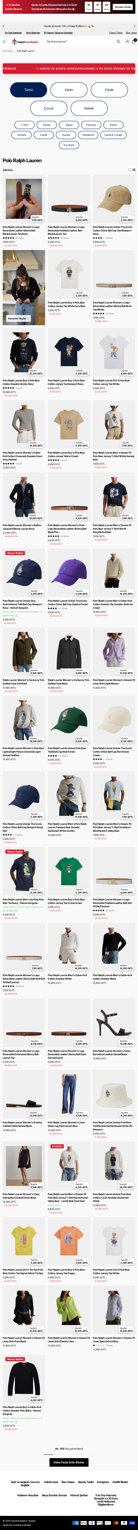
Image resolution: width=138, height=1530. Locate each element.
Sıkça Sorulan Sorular (54, 1495)
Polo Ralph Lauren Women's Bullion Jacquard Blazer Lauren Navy (22, 527)
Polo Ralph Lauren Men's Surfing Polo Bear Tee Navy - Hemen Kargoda (23, 901)
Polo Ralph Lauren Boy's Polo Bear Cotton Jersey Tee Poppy (66, 1271)
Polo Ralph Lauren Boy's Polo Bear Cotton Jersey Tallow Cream (66, 454)
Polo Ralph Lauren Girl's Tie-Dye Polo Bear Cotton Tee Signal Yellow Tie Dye (23, 1271)
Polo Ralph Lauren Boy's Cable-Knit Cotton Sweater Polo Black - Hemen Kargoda (22, 1410)
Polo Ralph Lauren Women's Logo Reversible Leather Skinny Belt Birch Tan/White (112, 306)
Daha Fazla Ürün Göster (69, 1462)
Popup (16, 615)
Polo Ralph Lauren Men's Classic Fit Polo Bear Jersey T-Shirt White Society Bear (113, 456)
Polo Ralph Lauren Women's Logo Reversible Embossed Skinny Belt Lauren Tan (21, 1054)
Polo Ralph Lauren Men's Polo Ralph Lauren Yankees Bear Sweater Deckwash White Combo (67, 827)
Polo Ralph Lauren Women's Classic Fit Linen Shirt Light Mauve (114, 682)
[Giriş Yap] (127, 41)
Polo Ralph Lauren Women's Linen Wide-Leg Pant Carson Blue (66, 1124)
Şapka (69, 124)
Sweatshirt (88, 135)
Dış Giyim (69, 145)
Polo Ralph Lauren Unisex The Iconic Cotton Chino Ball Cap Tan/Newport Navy (112, 230)
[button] (3, 26)
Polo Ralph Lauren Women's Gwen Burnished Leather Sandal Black (111, 1052)
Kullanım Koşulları (27, 1495)
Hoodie (66, 135)
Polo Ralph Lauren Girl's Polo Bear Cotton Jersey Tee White (111, 382)
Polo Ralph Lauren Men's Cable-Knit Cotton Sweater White (67, 977)
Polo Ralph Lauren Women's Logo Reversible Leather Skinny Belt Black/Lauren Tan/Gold (21, 230)
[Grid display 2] (134, 170)
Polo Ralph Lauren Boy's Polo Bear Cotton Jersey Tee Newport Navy (66, 382)
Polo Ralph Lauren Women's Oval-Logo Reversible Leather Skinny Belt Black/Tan (67, 528)
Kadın (69, 90)
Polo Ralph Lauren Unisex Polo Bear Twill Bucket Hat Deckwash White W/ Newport (112, 1126)
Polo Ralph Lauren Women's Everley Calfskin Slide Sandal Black (22, 1124)
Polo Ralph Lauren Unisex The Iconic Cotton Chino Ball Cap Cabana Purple (68, 602)
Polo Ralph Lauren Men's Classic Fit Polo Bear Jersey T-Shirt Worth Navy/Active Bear (112, 528)
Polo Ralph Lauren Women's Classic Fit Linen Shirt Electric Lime (69, 1339)
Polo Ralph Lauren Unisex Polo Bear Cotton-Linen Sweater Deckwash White (112, 1197)
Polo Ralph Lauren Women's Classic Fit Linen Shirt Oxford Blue (114, 1339)
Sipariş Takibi (115, 32)
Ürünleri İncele (123, 7)
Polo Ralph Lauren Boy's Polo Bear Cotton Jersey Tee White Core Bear (66, 304)
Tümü (28, 90)
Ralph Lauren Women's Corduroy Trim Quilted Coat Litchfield (23, 682)
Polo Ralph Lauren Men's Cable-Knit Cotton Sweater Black (112, 977)
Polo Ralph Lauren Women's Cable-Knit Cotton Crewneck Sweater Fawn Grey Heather (22, 456)
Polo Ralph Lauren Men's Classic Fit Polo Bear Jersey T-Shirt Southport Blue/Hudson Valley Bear (112, 827)
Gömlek (21, 135)
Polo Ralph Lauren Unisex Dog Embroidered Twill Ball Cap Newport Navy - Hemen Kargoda (22, 604)
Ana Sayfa (7, 51)
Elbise (113, 124)
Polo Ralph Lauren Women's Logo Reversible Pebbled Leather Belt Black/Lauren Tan (66, 230)
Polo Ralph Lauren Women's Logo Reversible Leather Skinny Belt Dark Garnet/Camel (67, 1054)
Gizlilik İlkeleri (120, 1482)
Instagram (103, 1482)
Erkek (109, 90)
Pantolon (91, 124)
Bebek (89, 108)
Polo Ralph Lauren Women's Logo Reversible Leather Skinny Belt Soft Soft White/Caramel (24, 978)
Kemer (46, 124)
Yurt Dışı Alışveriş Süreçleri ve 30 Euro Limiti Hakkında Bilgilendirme (106, 1500)
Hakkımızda (51, 1482)
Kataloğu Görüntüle (5, 41)
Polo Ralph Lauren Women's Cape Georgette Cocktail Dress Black (21, 1196)
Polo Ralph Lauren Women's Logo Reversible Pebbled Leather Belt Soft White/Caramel (112, 903)
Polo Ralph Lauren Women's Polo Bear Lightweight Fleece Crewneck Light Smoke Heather (23, 751)
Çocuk (49, 108)
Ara (118, 41)
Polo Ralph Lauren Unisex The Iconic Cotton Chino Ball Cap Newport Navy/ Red (23, 827)
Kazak (43, 135)
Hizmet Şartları (79, 1495)
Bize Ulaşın (131, 32)
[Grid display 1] (129, 170)
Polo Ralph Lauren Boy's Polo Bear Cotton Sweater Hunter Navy (21, 382)
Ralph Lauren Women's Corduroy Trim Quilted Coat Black (69, 682)
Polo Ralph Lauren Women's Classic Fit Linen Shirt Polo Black (24, 1339)
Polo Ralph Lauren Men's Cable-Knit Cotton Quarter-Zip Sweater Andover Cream (113, 604)
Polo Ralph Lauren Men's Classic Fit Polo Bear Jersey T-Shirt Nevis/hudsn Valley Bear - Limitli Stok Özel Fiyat (68, 1197)
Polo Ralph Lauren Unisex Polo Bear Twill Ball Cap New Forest (67, 750)
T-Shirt (24, 124)
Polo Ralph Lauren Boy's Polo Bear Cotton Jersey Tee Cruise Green (66, 901)
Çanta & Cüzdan (113, 135)
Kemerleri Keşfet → (18, 318)
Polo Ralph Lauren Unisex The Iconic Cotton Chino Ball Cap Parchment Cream (112, 751)
